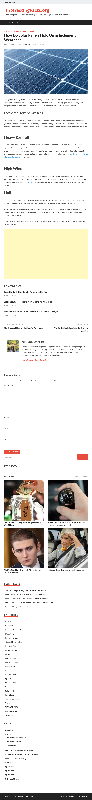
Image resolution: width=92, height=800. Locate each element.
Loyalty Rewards (12, 650)
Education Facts (11, 638)
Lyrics (7, 654)
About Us (9, 730)
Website (8, 440)
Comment (9, 386)
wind (30, 182)
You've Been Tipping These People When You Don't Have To (23, 523)
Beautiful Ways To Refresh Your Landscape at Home (26, 607)
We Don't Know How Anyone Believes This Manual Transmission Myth (66, 523)
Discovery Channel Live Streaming (19, 750)
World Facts (10, 715)
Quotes (8, 678)
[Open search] (85, 23)
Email (7, 429)
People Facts (10, 666)
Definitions (9, 634)
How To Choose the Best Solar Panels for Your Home (26, 598)
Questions (9, 766)
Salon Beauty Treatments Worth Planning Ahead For (28, 302)
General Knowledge (11, 31)
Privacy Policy (11, 762)
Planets (8, 670)
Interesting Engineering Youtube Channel (22, 754)
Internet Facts (11, 646)
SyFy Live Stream (12, 779)
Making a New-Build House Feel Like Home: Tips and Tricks (29, 602)
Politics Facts (10, 674)
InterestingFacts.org (27, 10)
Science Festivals (12, 687)
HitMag (85, 796)
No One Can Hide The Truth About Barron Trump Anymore (22, 571)
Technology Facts (27, 31)
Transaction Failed (14, 745)
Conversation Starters (14, 630)
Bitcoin (8, 621)
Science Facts (10, 682)
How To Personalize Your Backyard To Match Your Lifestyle (31, 311)
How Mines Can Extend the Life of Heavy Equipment (26, 594)
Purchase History (13, 741)
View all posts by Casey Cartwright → (36, 360)
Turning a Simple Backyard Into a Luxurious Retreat (26, 590)
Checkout (9, 734)
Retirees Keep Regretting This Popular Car (66, 570)
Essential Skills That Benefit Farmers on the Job (25, 292)
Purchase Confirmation (16, 737)
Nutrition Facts (11, 662)
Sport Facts (10, 695)
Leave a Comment (38, 44)
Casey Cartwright (24, 44)
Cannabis (9, 625)
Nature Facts (10, 658)
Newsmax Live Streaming (15, 758)
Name (7, 418)
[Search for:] (46, 457)
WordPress (74, 796)
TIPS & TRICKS (11, 707)
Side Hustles (10, 691)
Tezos (7, 703)
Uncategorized (11, 711)
